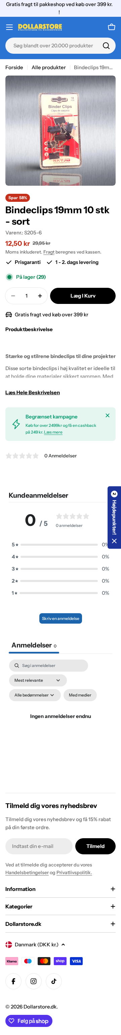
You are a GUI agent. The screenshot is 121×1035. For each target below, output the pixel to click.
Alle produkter (49, 67)
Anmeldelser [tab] (33, 645)
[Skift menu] (9, 27)
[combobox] (60, 46)
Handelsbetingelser (27, 872)
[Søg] (106, 46)
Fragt (48, 252)
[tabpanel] (60, 724)
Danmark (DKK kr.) (36, 944)
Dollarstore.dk (40, 1006)
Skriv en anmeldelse (60, 618)
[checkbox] (80, 695)
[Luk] (107, 415)
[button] (60, 545)
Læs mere (53, 432)
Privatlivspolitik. (74, 872)
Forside (14, 67)
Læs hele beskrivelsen (32, 392)
